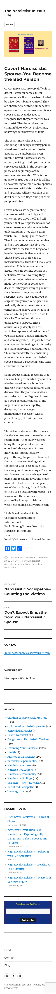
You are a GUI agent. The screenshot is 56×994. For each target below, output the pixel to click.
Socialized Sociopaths (20, 787)
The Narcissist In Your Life (17, 984)
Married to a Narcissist (21, 756)
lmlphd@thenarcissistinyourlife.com (27, 652)
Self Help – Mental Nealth (23, 782)
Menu (9, 24)
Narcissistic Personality (21, 774)
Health (11, 752)
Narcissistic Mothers (20, 769)
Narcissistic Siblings (19, 778)
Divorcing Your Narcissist (27, 561)
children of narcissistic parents (26, 726)
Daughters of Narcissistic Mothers (28, 739)
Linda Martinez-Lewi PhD (22, 557)
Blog (7, 965)
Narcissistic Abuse (18, 765)
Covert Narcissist (17, 735)
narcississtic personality (16, 564)
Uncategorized (16, 791)
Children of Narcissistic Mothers (27, 717)
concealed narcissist (19, 730)
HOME (8, 950)
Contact (9, 957)
